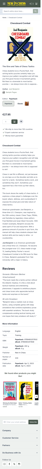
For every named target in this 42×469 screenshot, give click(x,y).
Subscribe (33, 422)
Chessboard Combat (15, 17)
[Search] (35, 11)
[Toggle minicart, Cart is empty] (36, 3)
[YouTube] (4, 464)
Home (4, 17)
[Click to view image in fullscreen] (20, 45)
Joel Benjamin (14, 89)
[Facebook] (9, 464)
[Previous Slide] (4, 396)
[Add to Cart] (14, 121)
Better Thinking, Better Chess (25, 403)
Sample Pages (11, 92)
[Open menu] (4, 3)
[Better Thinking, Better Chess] (26, 391)
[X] (14, 464)
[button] (20, 430)
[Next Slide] (36, 396)
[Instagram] (19, 464)
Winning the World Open (10, 403)
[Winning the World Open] (10, 391)
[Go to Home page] (17, 3)
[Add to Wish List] (21, 121)
